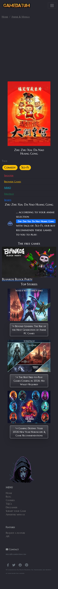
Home (5, 16)
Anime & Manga (20, 16)
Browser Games (12, 181)
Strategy (9, 193)
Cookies (10, 500)
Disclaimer (11, 507)
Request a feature (15, 532)
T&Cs (9, 503)
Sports (7, 199)
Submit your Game (16, 510)
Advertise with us (15, 514)
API (7, 536)
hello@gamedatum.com (16, 554)
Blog (8, 496)
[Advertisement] (29, 51)
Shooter (8, 175)
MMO (7, 187)
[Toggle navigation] (52, 5)
